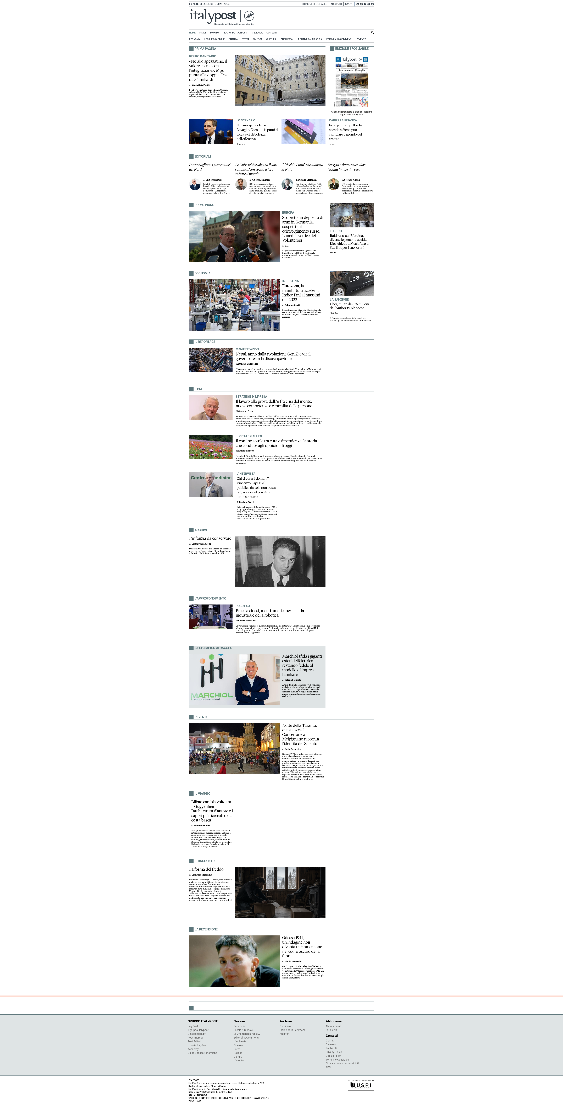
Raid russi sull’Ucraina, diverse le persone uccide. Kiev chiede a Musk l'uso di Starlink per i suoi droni (349, 241)
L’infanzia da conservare (210, 538)
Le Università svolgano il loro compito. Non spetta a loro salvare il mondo (256, 169)
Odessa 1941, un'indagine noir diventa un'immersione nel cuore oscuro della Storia (302, 946)
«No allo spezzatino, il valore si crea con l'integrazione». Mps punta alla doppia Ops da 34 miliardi (208, 70)
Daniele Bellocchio (248, 364)
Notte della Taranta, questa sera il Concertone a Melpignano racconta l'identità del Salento (300, 734)
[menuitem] (194, 32)
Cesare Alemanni (247, 620)
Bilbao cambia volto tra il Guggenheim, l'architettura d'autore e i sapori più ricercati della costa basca (212, 811)
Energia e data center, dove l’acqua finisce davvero (347, 167)
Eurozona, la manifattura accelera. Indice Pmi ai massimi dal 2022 (301, 292)
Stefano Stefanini (307, 180)
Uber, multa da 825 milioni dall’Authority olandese (349, 306)
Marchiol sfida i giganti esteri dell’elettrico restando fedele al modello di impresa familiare (302, 665)
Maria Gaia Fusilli (201, 85)
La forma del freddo (206, 869)
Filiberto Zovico (214, 180)
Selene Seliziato (293, 680)
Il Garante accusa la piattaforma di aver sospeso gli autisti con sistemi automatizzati (351, 319)
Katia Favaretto (246, 451)
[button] (350, 4)
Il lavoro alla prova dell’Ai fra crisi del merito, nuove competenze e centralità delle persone (274, 403)
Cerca (372, 32)
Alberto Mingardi (261, 180)
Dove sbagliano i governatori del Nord (210, 167)
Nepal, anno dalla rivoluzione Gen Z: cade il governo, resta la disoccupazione (273, 356)
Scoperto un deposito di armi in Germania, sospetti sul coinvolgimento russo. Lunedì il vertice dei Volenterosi (302, 229)
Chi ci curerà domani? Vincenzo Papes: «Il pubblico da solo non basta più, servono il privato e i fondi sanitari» (256, 487)
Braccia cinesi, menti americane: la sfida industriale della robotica (270, 613)
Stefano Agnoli (352, 180)
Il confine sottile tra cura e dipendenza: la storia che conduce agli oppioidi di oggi (276, 443)
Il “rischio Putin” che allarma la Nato (302, 167)
